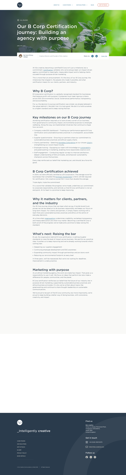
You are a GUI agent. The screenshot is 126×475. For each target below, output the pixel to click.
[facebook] (87, 457)
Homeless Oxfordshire (66, 143)
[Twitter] (92, 56)
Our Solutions (21, 444)
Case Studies (21, 441)
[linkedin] (91, 457)
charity (89, 143)
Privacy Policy (22, 453)
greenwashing (50, 218)
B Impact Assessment (64, 177)
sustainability (85, 148)
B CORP (19, 450)
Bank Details (21, 456)
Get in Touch (21, 447)
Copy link (104, 56)
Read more (23, 395)
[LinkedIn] (96, 56)
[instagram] (95, 457)
